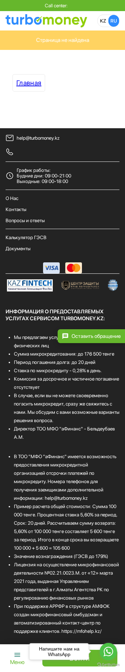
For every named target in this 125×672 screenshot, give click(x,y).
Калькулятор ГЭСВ (26, 237)
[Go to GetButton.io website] (108, 665)
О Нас (12, 198)
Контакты (16, 209)
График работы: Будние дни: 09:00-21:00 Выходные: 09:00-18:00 (44, 175)
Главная (28, 83)
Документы (18, 248)
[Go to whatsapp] (108, 651)
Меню (17, 662)
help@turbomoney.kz (38, 138)
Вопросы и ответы (25, 220)
